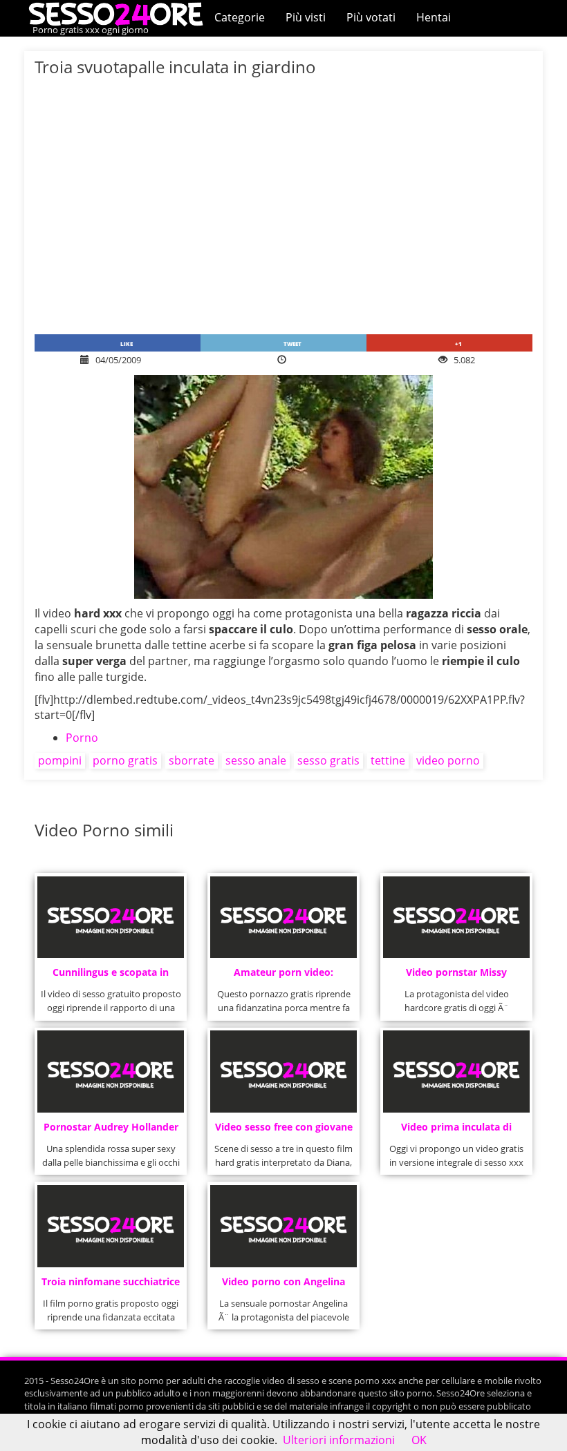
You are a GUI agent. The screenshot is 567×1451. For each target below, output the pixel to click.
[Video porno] (119, 13)
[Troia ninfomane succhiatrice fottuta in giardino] (110, 1226)
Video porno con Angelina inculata (283, 1285)
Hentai (433, 17)
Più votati (371, 17)
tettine (388, 760)
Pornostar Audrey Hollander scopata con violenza (111, 1131)
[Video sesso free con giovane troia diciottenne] (283, 1071)
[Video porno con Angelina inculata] (283, 1226)
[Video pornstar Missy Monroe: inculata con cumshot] (456, 917)
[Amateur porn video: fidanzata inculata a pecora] (283, 917)
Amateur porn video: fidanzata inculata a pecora (283, 976)
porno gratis (125, 760)
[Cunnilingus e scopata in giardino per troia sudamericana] (110, 917)
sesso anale (255, 760)
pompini (60, 760)
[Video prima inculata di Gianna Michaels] (456, 1071)
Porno (82, 737)
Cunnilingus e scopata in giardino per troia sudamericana (111, 976)
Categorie (239, 17)
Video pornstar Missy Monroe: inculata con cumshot (456, 976)
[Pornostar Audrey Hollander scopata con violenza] (110, 1071)
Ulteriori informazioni (339, 1440)
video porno (448, 760)
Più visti (306, 17)
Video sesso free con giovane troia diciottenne (284, 1131)
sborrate (191, 760)
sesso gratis (328, 760)
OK (419, 1440)
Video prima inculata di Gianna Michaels (456, 1131)
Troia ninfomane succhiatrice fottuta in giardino (110, 1285)
